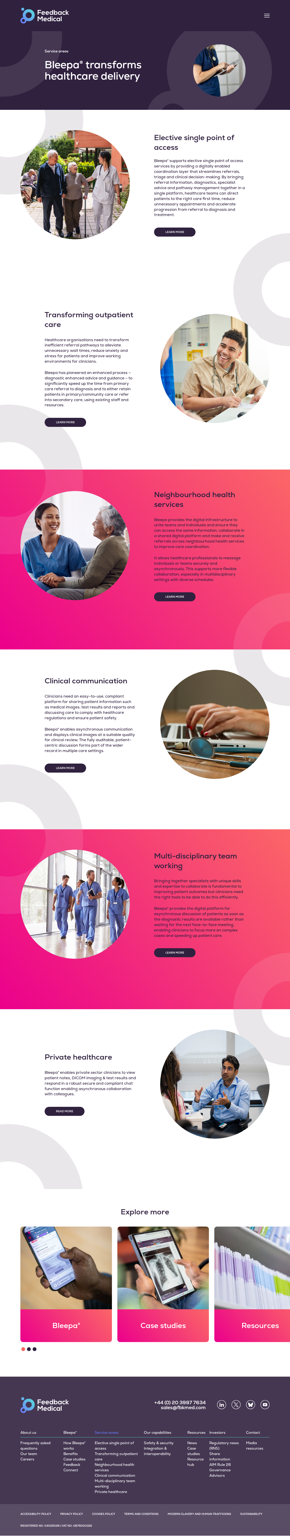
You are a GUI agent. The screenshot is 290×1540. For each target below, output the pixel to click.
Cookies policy (103, 1514)
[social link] (221, 1404)
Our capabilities (157, 1432)
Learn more (174, 232)
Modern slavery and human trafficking (199, 1514)
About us (28, 1432)
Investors (217, 1432)
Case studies (74, 1459)
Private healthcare (111, 1491)
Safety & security (159, 1443)
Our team (28, 1453)
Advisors (217, 1475)
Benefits (70, 1453)
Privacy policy (71, 1514)
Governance (220, 1470)
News (192, 1443)
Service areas (106, 1432)
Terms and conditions (141, 1514)
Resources (196, 1432)
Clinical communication (115, 1475)
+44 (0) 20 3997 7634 (180, 1402)
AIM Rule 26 (220, 1464)
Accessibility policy (35, 1514)
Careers (27, 1459)
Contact (253, 1432)
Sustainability (251, 1514)
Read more (64, 1111)
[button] (23, 1349)
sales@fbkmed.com (183, 1407)
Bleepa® (70, 1432)
